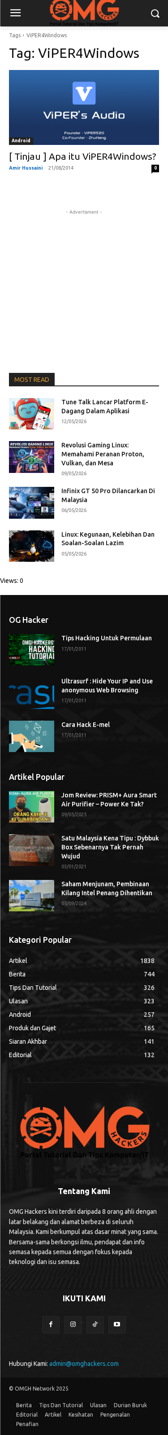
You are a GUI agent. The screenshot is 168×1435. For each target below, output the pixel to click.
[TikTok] (95, 1325)
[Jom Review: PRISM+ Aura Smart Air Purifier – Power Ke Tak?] (31, 806)
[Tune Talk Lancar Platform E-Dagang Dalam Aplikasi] (31, 413)
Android (21, 140)
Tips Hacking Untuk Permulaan (106, 638)
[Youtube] (117, 1325)
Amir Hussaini (26, 168)
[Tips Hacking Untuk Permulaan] (31, 649)
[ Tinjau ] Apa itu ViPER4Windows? (82, 156)
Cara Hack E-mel (85, 724)
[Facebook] (51, 1325)
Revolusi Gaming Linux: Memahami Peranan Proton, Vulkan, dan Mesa (102, 454)
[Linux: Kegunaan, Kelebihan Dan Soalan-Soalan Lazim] (31, 546)
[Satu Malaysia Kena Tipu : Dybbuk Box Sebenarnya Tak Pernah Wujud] (31, 850)
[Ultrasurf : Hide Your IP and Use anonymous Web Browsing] (31, 693)
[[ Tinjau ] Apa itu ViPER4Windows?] (84, 107)
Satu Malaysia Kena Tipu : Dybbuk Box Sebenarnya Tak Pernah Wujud (110, 847)
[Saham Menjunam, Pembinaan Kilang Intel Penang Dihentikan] (31, 895)
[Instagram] (73, 1325)
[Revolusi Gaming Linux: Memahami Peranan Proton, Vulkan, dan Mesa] (31, 456)
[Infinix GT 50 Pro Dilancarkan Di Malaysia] (31, 502)
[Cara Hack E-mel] (31, 736)
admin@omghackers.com (84, 1363)
